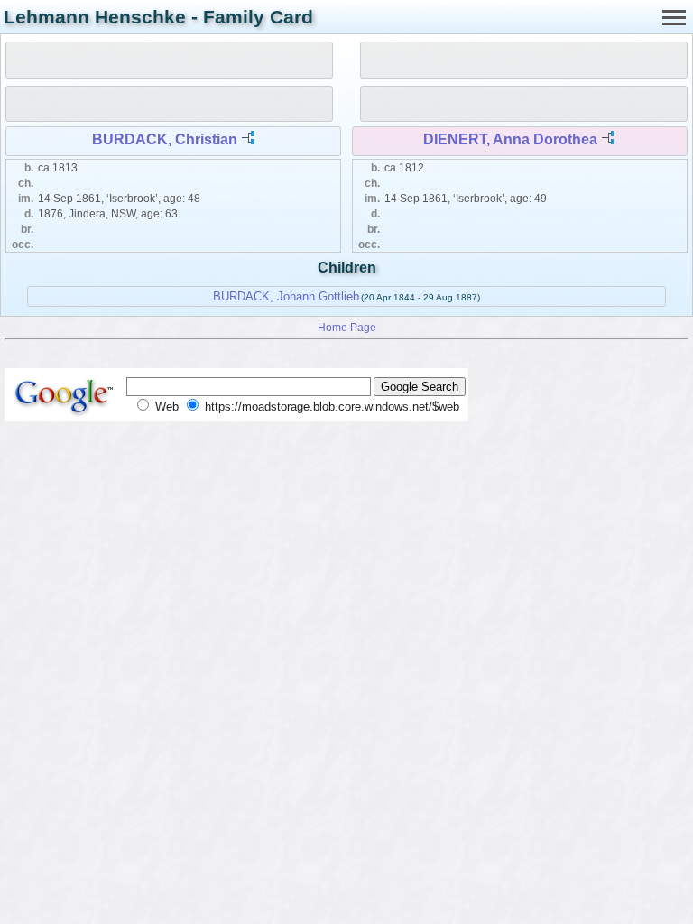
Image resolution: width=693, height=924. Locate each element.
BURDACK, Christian (164, 139)
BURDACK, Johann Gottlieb (286, 296)
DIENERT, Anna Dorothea (510, 139)
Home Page (347, 327)
